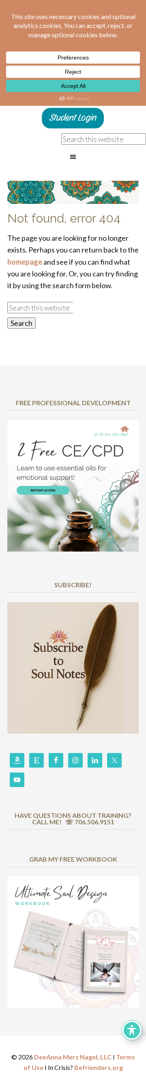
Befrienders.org (98, 1067)
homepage (24, 261)
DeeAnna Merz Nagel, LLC (73, 1057)
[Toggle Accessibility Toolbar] (132, 1030)
